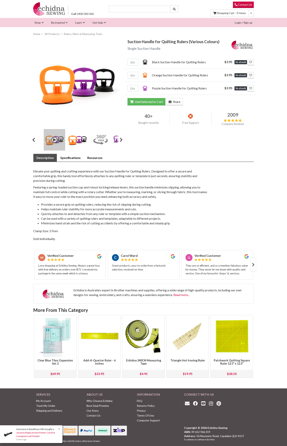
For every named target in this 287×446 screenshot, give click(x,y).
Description (45, 158)
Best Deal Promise (97, 405)
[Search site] (174, 9)
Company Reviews (232, 124)
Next (120, 140)
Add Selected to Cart (148, 101)
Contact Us (244, 4)
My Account (43, 400)
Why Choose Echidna (99, 400)
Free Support (190, 122)
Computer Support (148, 420)
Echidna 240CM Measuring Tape (143, 362)
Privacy (141, 410)
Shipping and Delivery (49, 410)
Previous (35, 140)
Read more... (181, 295)
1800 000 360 (82, 13)
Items (231, 13)
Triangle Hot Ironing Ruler (187, 360)
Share (176, 101)
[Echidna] (242, 44)
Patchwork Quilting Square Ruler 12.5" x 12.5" (232, 362)
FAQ (139, 400)
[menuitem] (38, 22)
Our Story (92, 410)
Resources (94, 158)
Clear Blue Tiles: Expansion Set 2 (55, 362)
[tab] (45, 158)
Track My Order (45, 405)
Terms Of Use (145, 415)
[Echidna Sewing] (49, 8)
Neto (212, 439)
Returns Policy (146, 405)
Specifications (70, 158)
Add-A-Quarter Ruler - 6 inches (99, 362)
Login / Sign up (243, 22)
